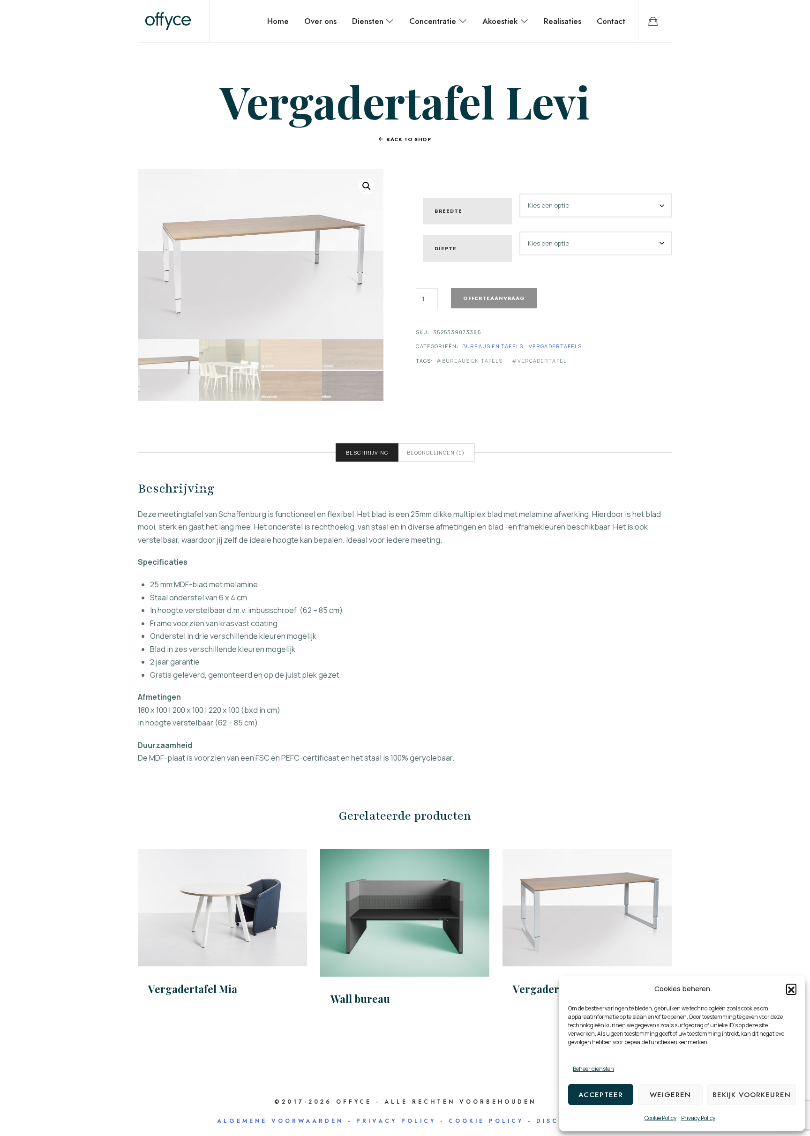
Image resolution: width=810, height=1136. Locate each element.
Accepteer (600, 1095)
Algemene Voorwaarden (280, 1121)
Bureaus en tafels (492, 346)
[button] (791, 989)
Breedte (448, 211)
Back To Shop (408, 139)
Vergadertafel (542, 360)
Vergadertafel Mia (192, 989)
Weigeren (670, 1095)
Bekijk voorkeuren (751, 1095)
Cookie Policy (660, 1118)
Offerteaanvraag (494, 298)
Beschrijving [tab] (367, 452)
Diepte (446, 248)
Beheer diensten (593, 1069)
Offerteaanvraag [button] (405, 912)
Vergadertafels (555, 346)
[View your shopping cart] (653, 21)
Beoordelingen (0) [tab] (436, 452)
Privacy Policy (698, 1118)
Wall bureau (360, 999)
